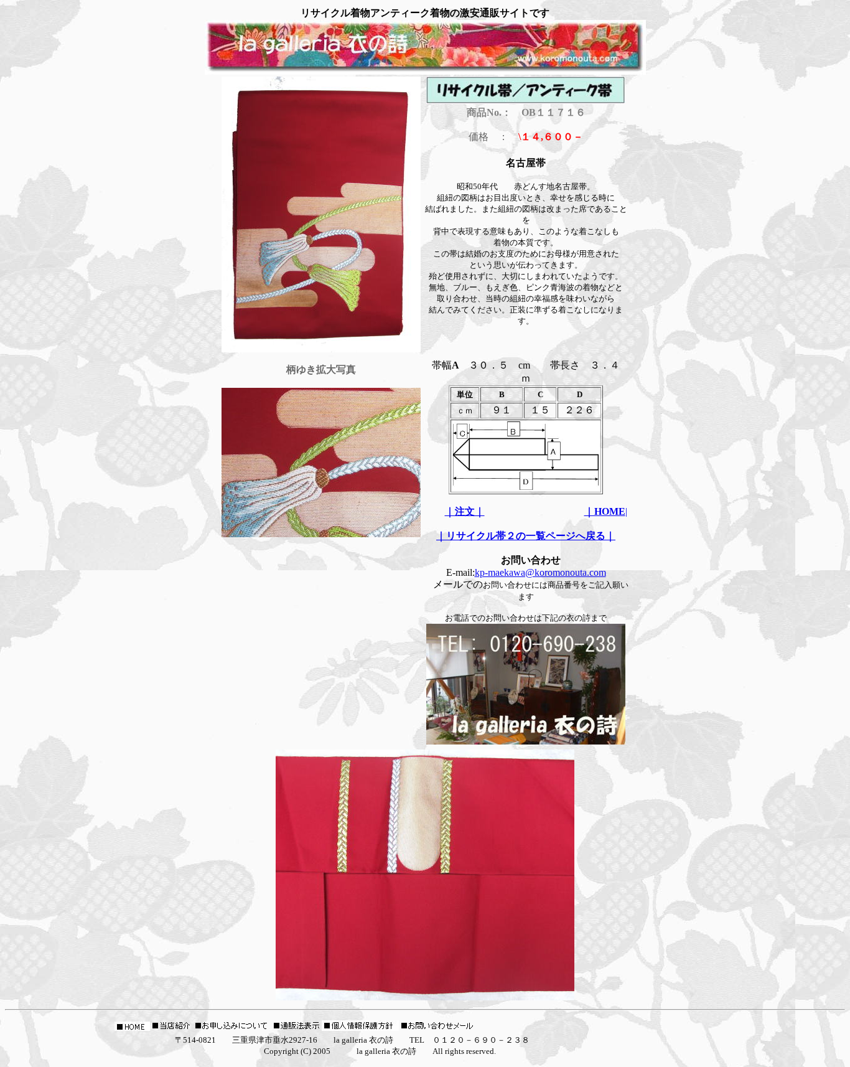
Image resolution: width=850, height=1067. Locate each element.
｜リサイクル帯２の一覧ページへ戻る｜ (525, 535)
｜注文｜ (465, 511)
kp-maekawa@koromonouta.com (540, 572)
